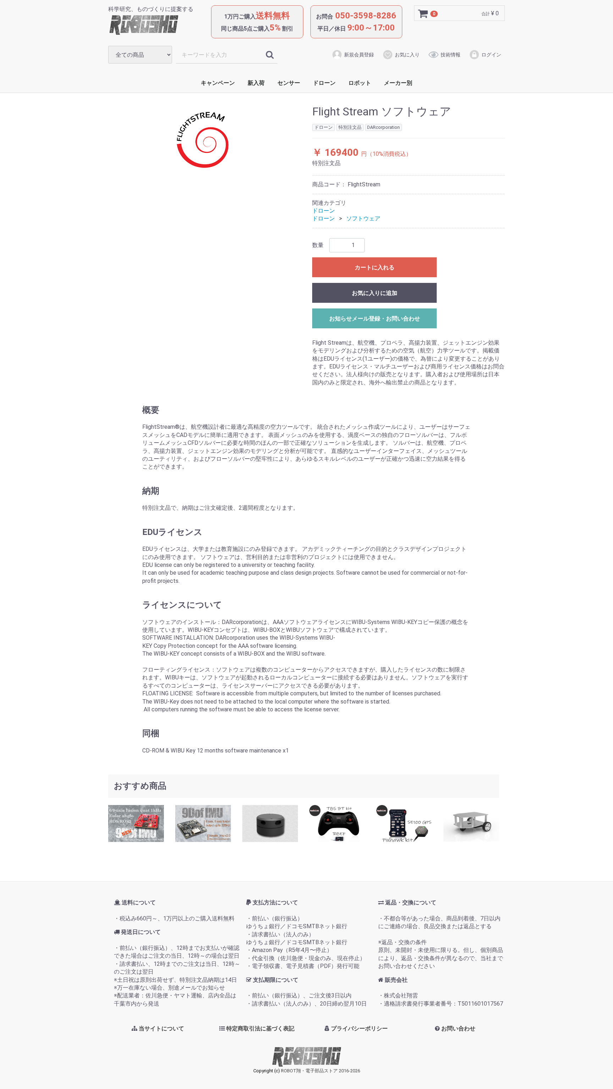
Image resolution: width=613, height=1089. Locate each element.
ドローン (324, 83)
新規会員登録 (359, 55)
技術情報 (450, 55)
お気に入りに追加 (374, 292)
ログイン (491, 55)
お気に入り (407, 55)
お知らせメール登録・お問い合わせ (374, 318)
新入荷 (256, 83)
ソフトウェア (363, 218)
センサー (288, 83)
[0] (423, 13)
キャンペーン (218, 83)
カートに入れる (374, 267)
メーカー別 (398, 83)
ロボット (359, 83)
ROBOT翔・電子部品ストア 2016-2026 (320, 1071)
